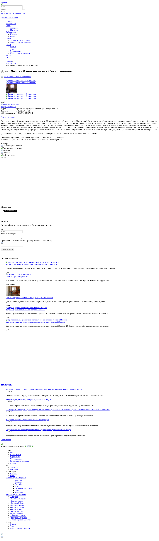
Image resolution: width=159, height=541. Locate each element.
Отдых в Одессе (16, 513)
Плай (17, 490)
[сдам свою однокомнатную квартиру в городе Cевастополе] (13, 296)
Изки (17, 486)
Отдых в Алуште (18, 505)
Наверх (4, 2)
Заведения (14, 28)
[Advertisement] (43, 338)
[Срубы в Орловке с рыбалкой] (18, 274)
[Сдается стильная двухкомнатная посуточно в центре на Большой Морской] (36, 320)
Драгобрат (19, 484)
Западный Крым (17, 503)
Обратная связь (16, 459)
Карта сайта (15, 457)
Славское (18, 482)
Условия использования (19, 461)
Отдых (8, 38)
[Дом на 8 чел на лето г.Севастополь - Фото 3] (21, 81)
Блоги (12, 36)
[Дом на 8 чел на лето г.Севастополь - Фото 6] (21, 94)
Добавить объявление (9, 18)
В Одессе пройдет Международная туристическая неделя (28, 400)
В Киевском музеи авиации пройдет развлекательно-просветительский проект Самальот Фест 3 (44, 390)
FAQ (7, 57)
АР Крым (14, 497)
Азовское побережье (18, 516)
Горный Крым (17, 501)
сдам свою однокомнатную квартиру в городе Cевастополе (29, 298)
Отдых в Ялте (16, 509)
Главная (9, 22)
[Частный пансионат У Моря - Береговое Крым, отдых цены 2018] (32, 262)
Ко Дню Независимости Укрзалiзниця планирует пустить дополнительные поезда (38, 430)
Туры (12, 49)
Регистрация (6, 13)
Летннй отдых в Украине (20, 40)
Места (8, 26)
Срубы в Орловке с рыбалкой (17, 277)
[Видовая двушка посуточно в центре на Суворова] (26, 308)
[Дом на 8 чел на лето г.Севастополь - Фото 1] (16, 77)
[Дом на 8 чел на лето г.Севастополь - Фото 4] (21, 83)
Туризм (8, 45)
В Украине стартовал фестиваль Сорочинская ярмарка (27, 420)
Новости (13, 34)
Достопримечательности (20, 53)
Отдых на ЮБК (17, 511)
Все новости (6, 440)
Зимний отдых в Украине (20, 43)
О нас (12, 453)
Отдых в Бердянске (19, 518)
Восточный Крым (18, 499)
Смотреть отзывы (8, 117)
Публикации (11, 32)
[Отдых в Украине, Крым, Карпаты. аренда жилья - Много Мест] (2, 4)
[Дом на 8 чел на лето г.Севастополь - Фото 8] (21, 98)
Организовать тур (17, 51)
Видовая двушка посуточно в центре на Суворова (25, 310)
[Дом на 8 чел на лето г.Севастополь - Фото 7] (21, 96)
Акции (8, 55)
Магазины (14, 30)
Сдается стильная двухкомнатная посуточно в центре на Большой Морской (35, 322)
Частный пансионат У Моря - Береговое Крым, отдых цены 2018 (31, 264)
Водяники (19, 492)
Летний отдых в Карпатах (20, 520)
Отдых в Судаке (17, 507)
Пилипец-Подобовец (23, 488)
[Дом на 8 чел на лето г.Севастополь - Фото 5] (11, 92)
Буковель (18, 480)
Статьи (13, 47)
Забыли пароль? (19, 13)
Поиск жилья (11, 24)
